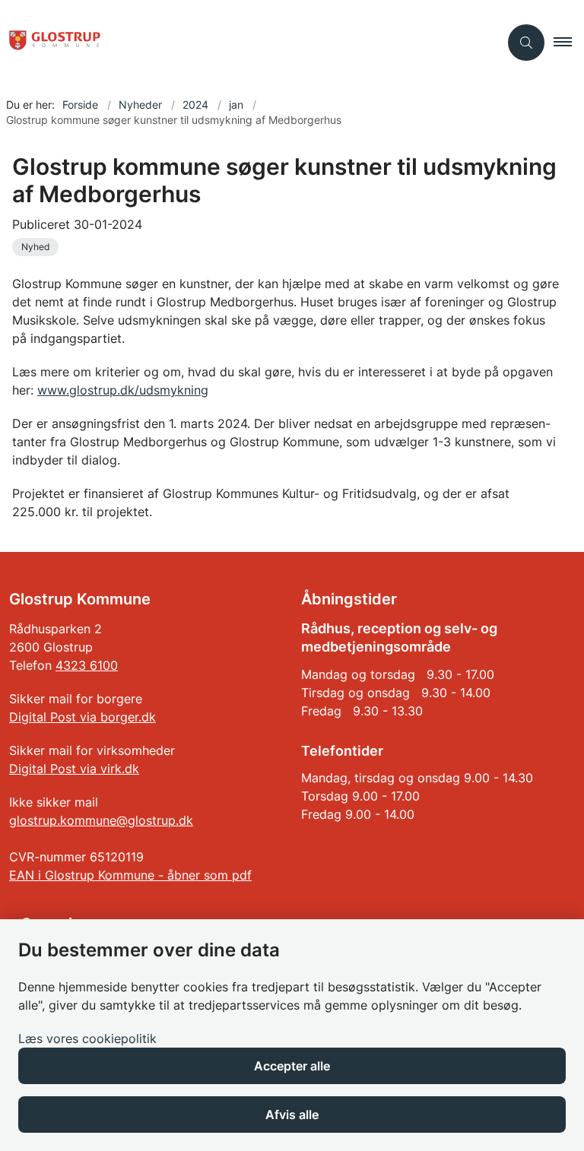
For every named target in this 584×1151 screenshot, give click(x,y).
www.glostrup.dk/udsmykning (122, 390)
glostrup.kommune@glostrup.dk (101, 820)
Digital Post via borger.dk (82, 717)
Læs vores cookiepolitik (87, 1038)
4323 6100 (87, 665)
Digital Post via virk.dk (74, 768)
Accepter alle (292, 1065)
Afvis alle (292, 1114)
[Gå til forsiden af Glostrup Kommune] (243, 42)
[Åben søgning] (526, 42)
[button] (569, 42)
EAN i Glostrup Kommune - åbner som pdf (130, 875)
